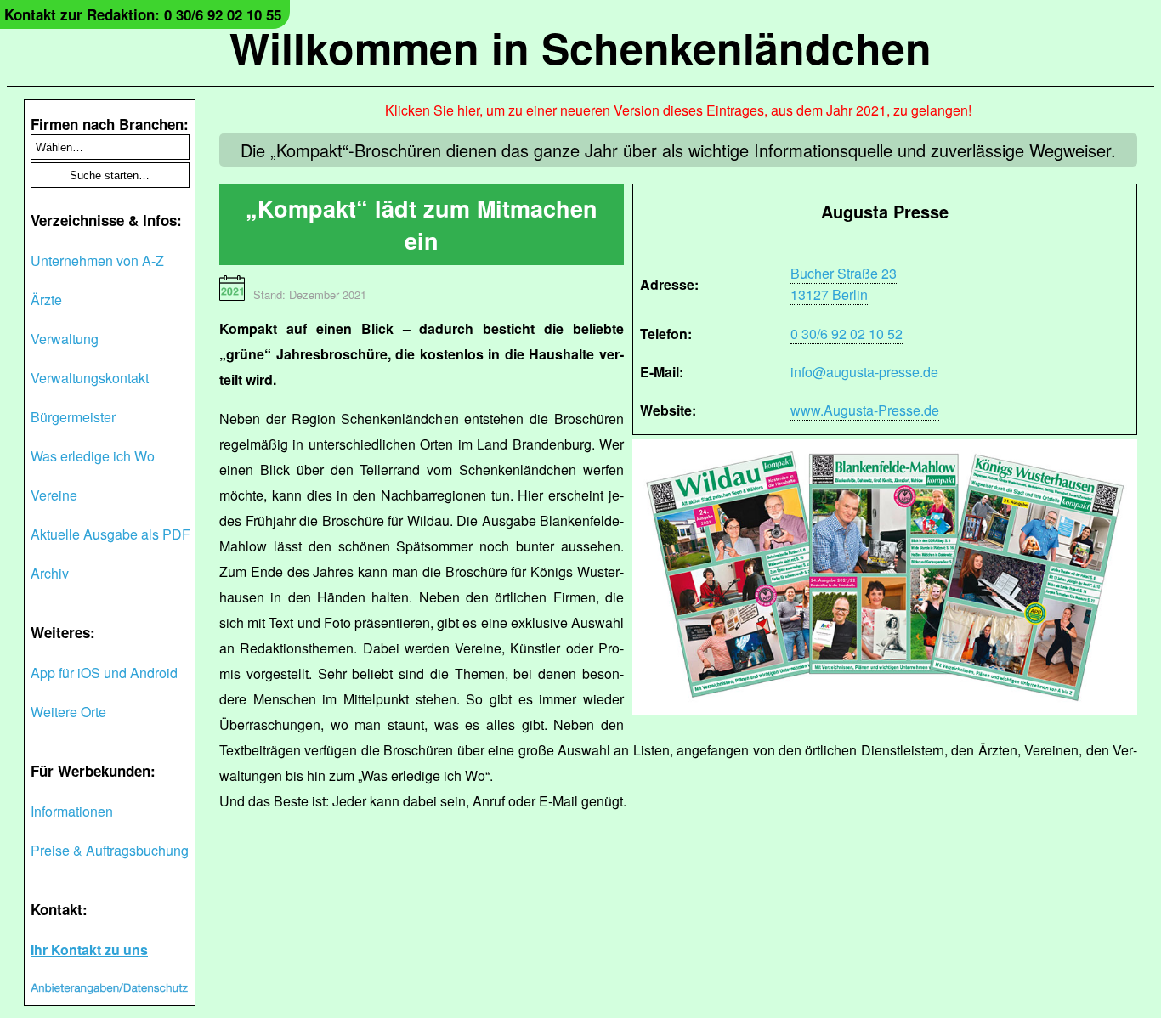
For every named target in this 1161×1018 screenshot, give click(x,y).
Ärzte (46, 299)
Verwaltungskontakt (90, 377)
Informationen (72, 811)
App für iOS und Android (104, 672)
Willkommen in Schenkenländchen (580, 47)
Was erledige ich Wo (93, 456)
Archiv (50, 573)
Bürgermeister (73, 417)
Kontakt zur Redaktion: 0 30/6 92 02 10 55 (142, 14)
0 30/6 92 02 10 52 (846, 333)
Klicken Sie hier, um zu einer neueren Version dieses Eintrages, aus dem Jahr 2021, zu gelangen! (678, 110)
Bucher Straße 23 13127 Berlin (843, 283)
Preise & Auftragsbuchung (110, 850)
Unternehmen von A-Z (97, 260)
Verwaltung (65, 338)
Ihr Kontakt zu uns (89, 949)
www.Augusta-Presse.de (864, 410)
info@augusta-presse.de (864, 372)
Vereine (54, 495)
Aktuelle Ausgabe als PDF (110, 534)
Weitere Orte (68, 711)
